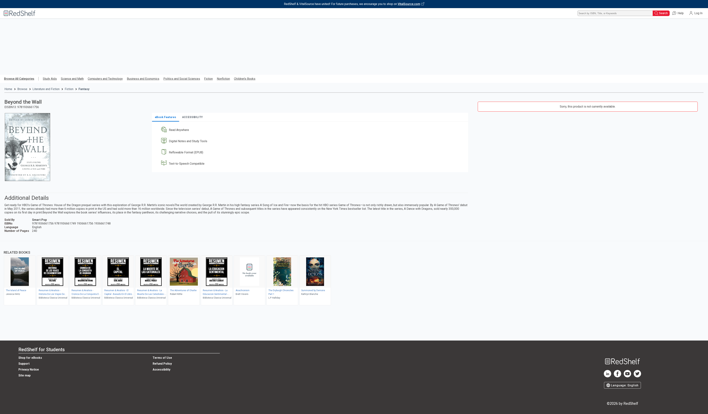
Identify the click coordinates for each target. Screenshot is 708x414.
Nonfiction (223, 78)
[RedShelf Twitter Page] (637, 376)
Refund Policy (162, 363)
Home (8, 89)
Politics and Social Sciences (181, 78)
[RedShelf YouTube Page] (627, 376)
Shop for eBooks (30, 357)
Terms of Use (162, 357)
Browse (22, 89)
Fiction (208, 78)
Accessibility (161, 369)
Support (24, 363)
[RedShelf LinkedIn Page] (607, 376)
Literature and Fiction (46, 89)
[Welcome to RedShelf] (19, 13)
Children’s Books (244, 78)
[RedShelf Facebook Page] (617, 376)
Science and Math (72, 78)
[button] (311, 130)
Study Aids (50, 78)
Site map (24, 375)
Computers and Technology (105, 78)
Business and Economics (143, 78)
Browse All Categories (19, 78)
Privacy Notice (28, 369)
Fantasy (84, 89)
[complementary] (354, 273)
